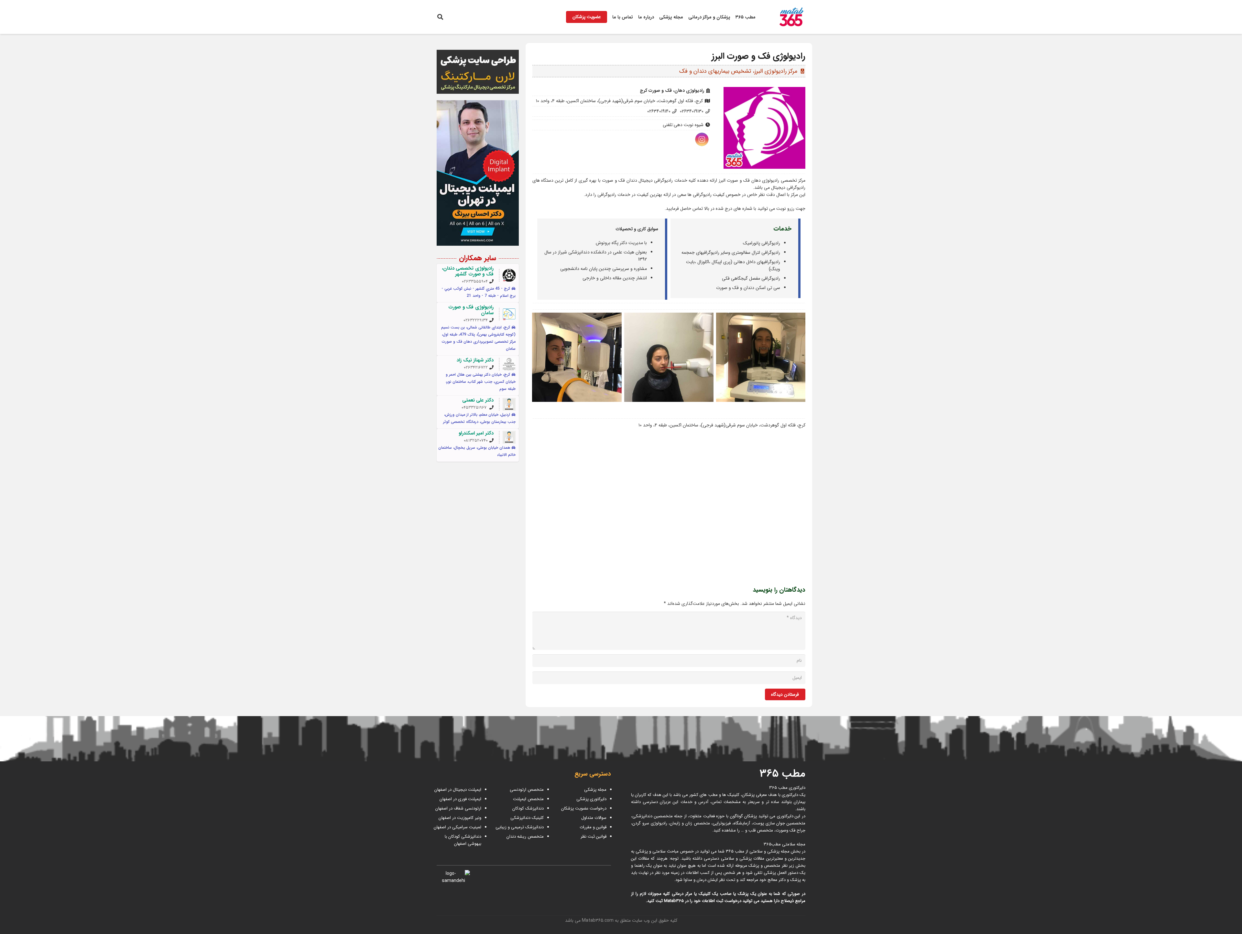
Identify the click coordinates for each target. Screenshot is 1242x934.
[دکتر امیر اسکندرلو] (509, 437)
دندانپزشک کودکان (528, 808)
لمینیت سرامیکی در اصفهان (456, 827)
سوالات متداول (593, 817)
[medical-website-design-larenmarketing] (478, 72)
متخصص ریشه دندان (525, 836)
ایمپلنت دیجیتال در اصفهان (457, 789)
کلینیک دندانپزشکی (527, 817)
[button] (440, 17)
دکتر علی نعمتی (478, 400)
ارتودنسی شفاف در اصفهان (457, 808)
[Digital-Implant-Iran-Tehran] (478, 173)
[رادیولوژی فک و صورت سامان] (509, 314)
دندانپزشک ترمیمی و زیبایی (520, 827)
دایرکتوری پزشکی (591, 799)
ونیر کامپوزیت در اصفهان (460, 817)
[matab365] (785, 17)
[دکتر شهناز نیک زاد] (509, 364)
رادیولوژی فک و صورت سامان (471, 310)
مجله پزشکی (595, 789)
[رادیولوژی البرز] (760, 357)
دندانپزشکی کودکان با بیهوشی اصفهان (463, 840)
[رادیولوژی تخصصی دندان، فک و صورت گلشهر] (509, 275)
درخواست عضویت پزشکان (583, 808)
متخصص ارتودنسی (527, 789)
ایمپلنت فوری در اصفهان (459, 799)
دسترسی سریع (592, 774)
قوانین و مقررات (593, 827)
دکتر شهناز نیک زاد (475, 360)
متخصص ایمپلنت (528, 799)
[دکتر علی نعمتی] (509, 404)
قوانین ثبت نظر (593, 836)
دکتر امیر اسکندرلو (476, 433)
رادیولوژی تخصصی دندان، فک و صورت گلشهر (468, 271)
